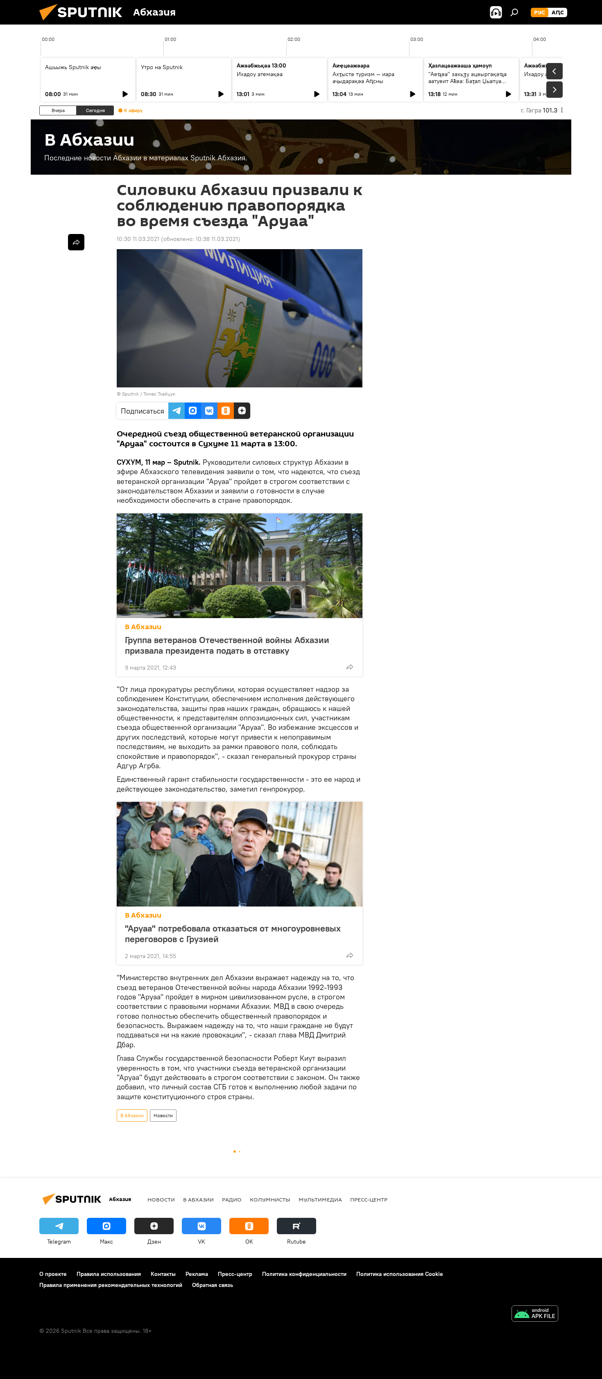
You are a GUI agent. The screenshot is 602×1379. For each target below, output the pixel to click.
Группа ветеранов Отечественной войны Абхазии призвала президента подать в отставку (227, 645)
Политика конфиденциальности (304, 1274)
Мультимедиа (320, 1199)
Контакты (163, 1274)
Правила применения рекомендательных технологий (110, 1285)
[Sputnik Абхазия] (84, 22)
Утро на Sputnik (162, 67)
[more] (350, 667)
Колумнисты (270, 1199)
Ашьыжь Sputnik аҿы (73, 67)
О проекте (53, 1274)
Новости (163, 1115)
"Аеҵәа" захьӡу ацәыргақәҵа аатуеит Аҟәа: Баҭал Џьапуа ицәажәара (467, 81)
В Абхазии (143, 627)
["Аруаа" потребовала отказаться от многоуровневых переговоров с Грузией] (239, 854)
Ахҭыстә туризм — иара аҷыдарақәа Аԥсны (363, 77)
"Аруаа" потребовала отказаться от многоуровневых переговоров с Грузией (233, 933)
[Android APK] (535, 1314)
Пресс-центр (368, 1199)
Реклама (197, 1274)
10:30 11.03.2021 (138, 239)
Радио (232, 1199)
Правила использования (109, 1274)
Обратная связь (212, 1285)
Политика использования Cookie (399, 1274)
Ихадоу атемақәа (260, 74)
